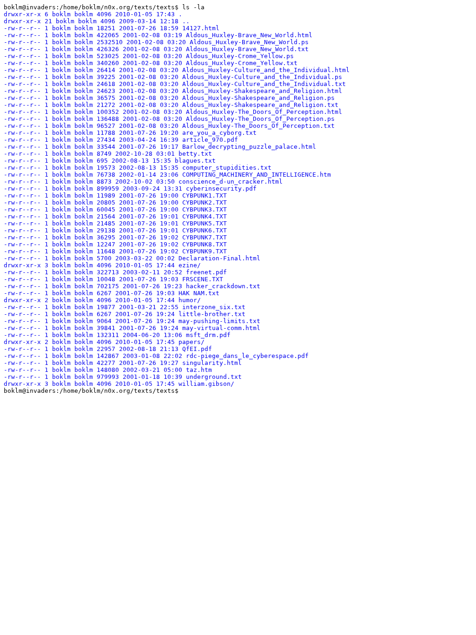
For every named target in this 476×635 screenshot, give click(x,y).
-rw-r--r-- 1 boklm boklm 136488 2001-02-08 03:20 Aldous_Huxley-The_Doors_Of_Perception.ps (169, 118)
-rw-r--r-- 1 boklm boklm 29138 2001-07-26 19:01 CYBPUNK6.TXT (115, 230)
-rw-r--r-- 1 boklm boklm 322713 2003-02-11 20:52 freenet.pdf (115, 272)
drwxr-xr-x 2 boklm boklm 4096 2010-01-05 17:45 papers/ (104, 341)
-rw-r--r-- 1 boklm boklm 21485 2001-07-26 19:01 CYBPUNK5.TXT (115, 223)
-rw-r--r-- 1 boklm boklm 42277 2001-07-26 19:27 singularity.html (123, 362)
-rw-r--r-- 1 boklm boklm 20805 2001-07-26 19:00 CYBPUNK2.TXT (115, 202)
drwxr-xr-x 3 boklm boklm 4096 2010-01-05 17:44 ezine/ (102, 265)
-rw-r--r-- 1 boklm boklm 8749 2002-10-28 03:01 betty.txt (108, 153)
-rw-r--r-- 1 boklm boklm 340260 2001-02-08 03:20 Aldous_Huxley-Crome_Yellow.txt (151, 63)
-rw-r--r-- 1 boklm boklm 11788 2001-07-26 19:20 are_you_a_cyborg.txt (130, 132)
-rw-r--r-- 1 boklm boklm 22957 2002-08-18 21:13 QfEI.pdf (108, 348)
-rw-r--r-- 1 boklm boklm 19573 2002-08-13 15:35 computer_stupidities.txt (137, 167)
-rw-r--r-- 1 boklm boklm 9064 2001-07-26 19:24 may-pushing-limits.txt (132, 321)
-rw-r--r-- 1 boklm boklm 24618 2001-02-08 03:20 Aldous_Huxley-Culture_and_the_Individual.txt (175, 83)
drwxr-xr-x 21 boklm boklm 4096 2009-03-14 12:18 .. (97, 21)
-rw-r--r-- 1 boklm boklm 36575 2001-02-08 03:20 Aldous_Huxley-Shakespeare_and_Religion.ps (169, 97)
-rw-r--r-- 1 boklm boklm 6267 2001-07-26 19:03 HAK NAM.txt (111, 293)
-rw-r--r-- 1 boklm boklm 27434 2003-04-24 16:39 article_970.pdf (121, 139)
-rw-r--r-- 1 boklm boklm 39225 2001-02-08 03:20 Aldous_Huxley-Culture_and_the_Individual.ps (173, 76)
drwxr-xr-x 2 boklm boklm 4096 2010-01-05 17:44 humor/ (102, 300)
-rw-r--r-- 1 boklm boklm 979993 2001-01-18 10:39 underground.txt (123, 376)
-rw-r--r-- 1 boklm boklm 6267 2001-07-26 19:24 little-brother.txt (124, 314)
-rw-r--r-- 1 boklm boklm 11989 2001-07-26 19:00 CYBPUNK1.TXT (115, 195)
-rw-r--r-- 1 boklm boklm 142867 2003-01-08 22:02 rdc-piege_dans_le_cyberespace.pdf (156, 355)
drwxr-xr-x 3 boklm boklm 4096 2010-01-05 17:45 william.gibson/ (119, 383)
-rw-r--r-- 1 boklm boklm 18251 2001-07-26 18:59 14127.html (111, 28)
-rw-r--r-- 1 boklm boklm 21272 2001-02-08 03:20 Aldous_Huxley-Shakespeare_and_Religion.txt (171, 104)
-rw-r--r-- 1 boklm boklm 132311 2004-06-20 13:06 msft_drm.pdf (117, 334)
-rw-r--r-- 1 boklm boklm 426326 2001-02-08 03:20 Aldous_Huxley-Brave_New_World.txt (156, 49)
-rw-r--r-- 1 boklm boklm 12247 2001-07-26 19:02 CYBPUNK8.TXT (115, 244)
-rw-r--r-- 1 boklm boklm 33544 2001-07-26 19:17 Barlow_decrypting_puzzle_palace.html (160, 146)
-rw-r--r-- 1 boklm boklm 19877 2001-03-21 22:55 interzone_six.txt (124, 307)
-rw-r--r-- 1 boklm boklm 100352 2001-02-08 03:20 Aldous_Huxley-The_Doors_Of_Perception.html (173, 111)
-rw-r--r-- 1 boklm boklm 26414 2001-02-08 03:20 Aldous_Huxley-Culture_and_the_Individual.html (177, 69)
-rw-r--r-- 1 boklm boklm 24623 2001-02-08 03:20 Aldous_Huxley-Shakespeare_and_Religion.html (173, 90)
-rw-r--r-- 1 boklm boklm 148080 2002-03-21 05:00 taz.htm (108, 369)
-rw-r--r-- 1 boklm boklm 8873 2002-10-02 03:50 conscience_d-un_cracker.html (143, 181)
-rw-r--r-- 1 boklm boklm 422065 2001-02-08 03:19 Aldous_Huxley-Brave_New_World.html (158, 35)
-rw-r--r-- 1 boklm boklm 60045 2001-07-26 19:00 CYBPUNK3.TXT (115, 209)
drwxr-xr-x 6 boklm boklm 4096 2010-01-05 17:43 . (93, 14)
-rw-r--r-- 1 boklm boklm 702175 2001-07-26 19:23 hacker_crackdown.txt (132, 286)
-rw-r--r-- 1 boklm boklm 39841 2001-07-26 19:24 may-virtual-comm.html (132, 327)
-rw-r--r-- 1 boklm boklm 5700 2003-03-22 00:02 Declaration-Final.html (132, 258)
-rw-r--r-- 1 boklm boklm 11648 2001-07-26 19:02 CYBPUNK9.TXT (115, 251)
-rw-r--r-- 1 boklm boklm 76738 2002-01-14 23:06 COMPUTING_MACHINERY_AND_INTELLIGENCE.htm (167, 174)
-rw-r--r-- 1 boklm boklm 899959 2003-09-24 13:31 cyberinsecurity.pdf (130, 188)
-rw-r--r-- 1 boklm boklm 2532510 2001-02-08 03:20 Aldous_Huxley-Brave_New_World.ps (156, 42)
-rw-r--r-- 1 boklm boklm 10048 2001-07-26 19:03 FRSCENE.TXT (113, 279)
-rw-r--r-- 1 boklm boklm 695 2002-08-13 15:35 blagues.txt (110, 160)
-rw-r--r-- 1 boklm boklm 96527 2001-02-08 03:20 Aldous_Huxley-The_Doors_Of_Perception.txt (169, 125)
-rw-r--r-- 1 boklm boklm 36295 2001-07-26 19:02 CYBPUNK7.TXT (115, 237)
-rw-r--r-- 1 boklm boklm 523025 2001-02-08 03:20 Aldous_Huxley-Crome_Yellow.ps (149, 56)
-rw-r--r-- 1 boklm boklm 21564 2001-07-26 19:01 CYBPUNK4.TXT (115, 216)
